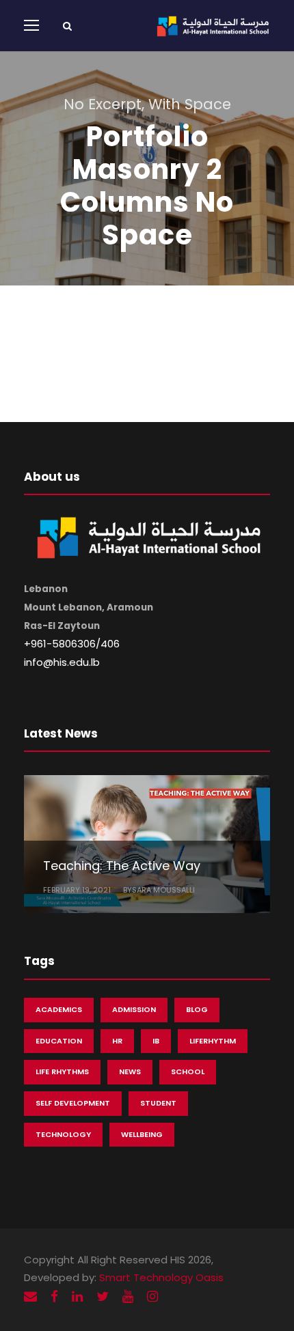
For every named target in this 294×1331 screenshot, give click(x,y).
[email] (30, 1296)
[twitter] (102, 1296)
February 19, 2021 (77, 889)
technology (63, 1134)
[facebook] (54, 1296)
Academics (59, 1009)
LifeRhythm (212, 1040)
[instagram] (152, 1296)
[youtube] (127, 1296)
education (59, 1040)
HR (117, 1040)
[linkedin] (77, 1296)
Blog (197, 1009)
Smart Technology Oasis (161, 1277)
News (130, 1071)
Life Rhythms (62, 1071)
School (187, 1071)
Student (158, 1102)
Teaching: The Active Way (121, 865)
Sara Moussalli (163, 889)
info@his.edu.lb (62, 662)
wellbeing (142, 1134)
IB (155, 1040)
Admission (134, 1009)
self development (73, 1102)
